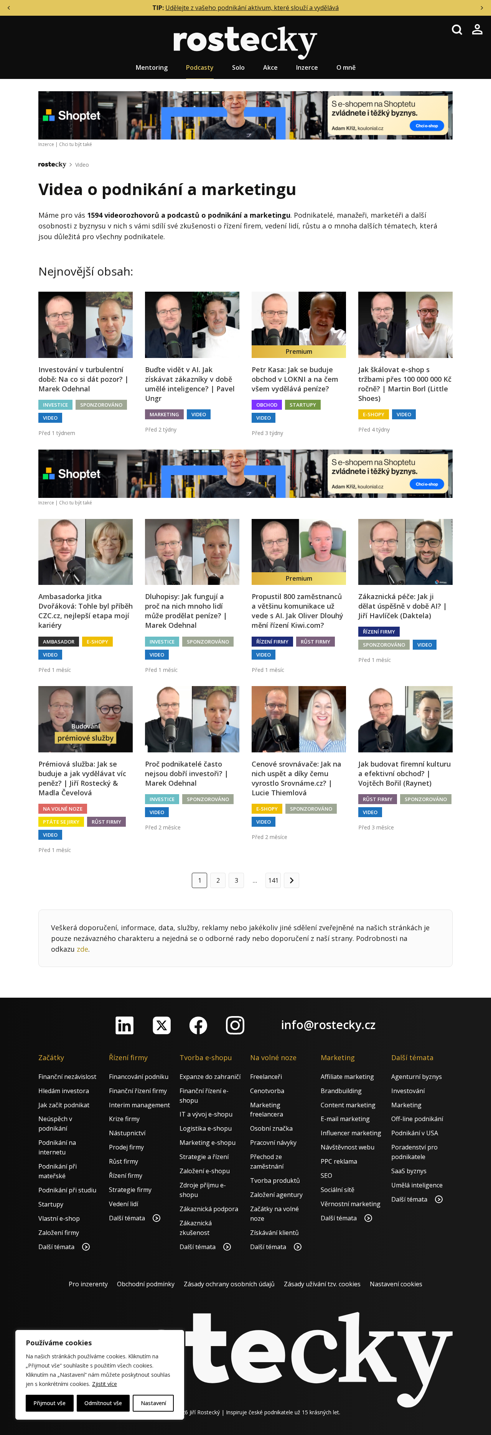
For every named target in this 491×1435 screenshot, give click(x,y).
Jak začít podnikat (63, 1105)
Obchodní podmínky (146, 1284)
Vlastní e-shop (59, 1218)
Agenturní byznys (416, 1076)
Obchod (266, 404)
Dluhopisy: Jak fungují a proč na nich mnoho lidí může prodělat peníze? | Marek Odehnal (186, 611)
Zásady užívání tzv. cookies (322, 1284)
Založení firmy (58, 1232)
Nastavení (153, 1403)
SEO (326, 1175)
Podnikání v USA (414, 1133)
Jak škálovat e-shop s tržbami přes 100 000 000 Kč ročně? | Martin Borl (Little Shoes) (404, 384)
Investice (55, 404)
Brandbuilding (341, 1091)
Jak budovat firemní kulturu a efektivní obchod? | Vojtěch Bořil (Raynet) (404, 773)
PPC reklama (339, 1161)
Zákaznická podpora (209, 1209)
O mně (346, 67)
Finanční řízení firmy (138, 1091)
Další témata (57, 1247)
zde (82, 949)
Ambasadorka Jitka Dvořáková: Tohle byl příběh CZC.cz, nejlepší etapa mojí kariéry (85, 611)
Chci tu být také (75, 144)
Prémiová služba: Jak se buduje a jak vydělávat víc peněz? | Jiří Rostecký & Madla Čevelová (82, 778)
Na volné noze (62, 808)
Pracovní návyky (273, 1142)
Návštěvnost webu (347, 1147)
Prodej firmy (126, 1147)
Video (82, 164)
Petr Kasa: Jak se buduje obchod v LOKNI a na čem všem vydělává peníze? (295, 379)
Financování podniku (138, 1076)
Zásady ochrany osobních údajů (229, 1284)
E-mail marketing (345, 1119)
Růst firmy (315, 641)
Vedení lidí (123, 1204)
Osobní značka (271, 1128)
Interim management (139, 1105)
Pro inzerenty (88, 1284)
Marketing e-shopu (208, 1142)
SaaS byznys (409, 1171)
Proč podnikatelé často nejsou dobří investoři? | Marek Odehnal (186, 773)
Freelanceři (266, 1076)
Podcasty (200, 67)
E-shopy (373, 414)
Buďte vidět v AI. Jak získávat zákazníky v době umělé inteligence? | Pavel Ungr (190, 384)
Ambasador (58, 641)
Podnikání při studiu (67, 1190)
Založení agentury (276, 1194)
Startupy (303, 404)
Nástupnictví (127, 1133)
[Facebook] (198, 1025)
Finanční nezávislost (67, 1076)
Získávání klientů (274, 1232)
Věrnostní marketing (351, 1204)
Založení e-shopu (205, 1171)
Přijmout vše (49, 1403)
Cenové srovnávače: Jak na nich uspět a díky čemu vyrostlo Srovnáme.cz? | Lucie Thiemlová (296, 778)
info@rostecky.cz (328, 1025)
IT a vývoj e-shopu (206, 1114)
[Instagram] (235, 1025)
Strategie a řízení (204, 1157)
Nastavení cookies (396, 1284)
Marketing (164, 414)
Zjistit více (104, 1383)
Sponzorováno (101, 404)
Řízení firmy (272, 641)
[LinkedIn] (124, 1025)
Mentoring (152, 67)
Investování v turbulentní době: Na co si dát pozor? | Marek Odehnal (83, 379)
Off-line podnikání (417, 1119)
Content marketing (348, 1105)
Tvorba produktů (275, 1180)
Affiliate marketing (347, 1076)
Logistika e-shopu (206, 1128)
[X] (161, 1025)
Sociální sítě (337, 1189)
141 (273, 880)
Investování (408, 1091)
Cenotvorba (267, 1091)
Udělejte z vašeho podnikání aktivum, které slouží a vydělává (252, 7)
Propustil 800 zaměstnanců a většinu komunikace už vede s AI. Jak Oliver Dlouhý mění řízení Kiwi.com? (297, 611)
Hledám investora (63, 1091)
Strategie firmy (130, 1189)
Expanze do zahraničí (210, 1076)
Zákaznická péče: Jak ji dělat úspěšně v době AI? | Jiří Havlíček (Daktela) (402, 606)
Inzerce (307, 67)
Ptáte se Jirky (61, 821)
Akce (270, 67)
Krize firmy (124, 1119)
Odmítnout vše (103, 1403)
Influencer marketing (351, 1133)
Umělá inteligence (417, 1185)
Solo (238, 67)
